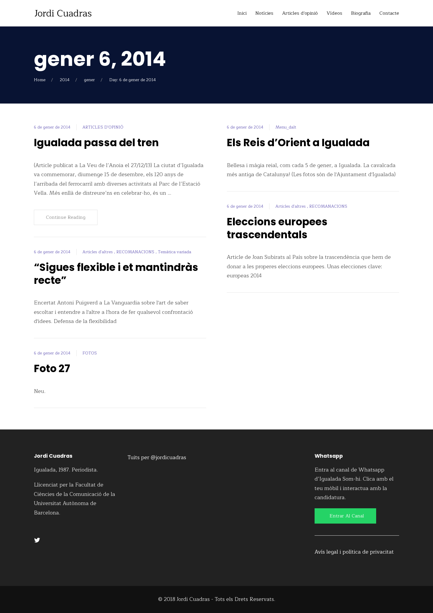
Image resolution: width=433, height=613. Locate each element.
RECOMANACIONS (136, 252)
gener (89, 80)
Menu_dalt (285, 127)
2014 (65, 80)
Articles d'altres (98, 252)
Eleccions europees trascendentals (277, 228)
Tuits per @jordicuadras (157, 457)
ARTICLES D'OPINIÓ (102, 127)
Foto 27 (52, 368)
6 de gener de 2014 (52, 127)
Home (39, 80)
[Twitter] (37, 539)
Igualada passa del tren (96, 142)
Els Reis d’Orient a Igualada (298, 142)
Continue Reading (65, 217)
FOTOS (89, 353)
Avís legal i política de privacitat (354, 551)
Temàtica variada (174, 252)
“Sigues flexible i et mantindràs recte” (116, 273)
